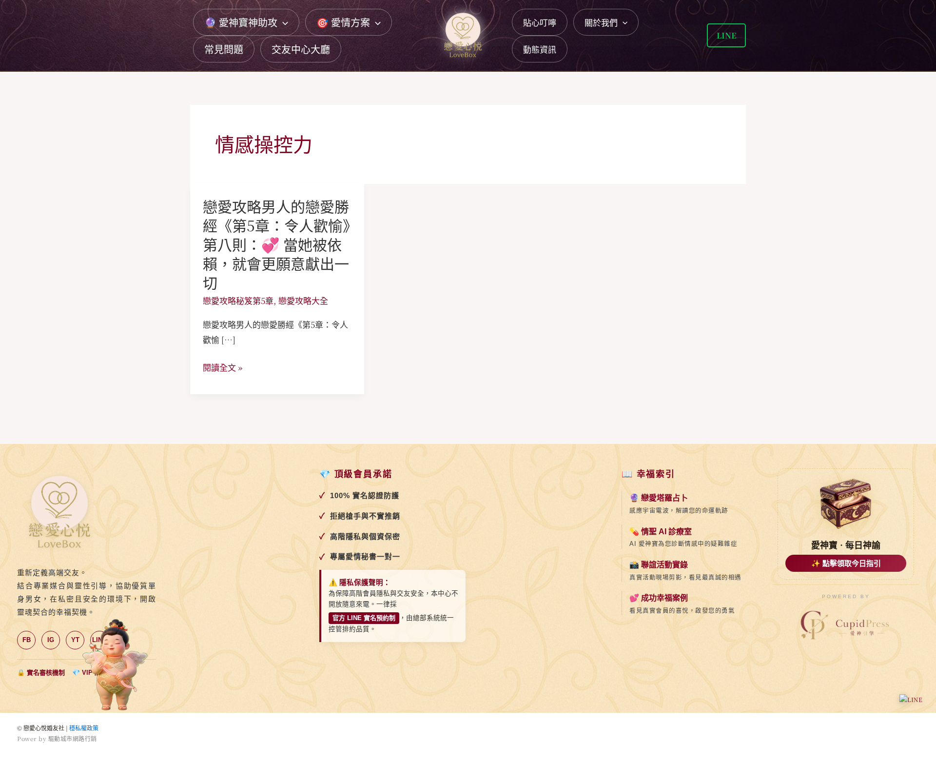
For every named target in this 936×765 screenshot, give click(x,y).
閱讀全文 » (222, 367)
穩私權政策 (83, 728)
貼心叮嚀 (539, 22)
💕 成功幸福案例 (658, 598)
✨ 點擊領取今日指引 (846, 563)
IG (50, 640)
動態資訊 (539, 49)
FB (26, 640)
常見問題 (223, 49)
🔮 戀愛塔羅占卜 (658, 498)
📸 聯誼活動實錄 (658, 565)
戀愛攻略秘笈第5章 (238, 300)
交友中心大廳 (301, 49)
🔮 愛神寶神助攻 (240, 22)
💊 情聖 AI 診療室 (660, 531)
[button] (282, 22)
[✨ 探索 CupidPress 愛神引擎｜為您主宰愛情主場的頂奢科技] (845, 625)
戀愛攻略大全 (303, 300)
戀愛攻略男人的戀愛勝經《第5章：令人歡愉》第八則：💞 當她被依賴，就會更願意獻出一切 (276, 244)
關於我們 (601, 22)
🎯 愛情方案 (343, 22)
